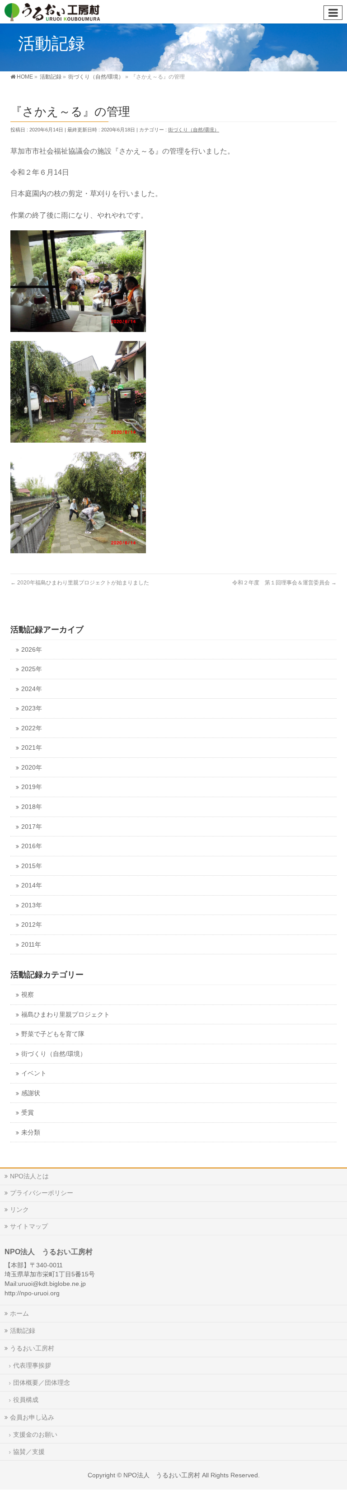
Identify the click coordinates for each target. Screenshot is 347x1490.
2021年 (31, 747)
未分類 (30, 1132)
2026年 (31, 649)
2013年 (31, 905)
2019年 (31, 787)
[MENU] (333, 12)
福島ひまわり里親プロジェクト (65, 1014)
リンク (19, 1209)
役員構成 (25, 1399)
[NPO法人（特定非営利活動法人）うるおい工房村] (63, 11)
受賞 (27, 1112)
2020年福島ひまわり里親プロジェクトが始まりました (79, 582)
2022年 (31, 728)
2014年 (31, 885)
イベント (34, 1073)
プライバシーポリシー (41, 1192)
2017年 (31, 826)
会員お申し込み (32, 1417)
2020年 (31, 767)
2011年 (31, 944)
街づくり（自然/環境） (193, 129)
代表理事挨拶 (32, 1365)
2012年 (31, 924)
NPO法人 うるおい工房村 (161, 1475)
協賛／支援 (29, 1451)
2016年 (31, 846)
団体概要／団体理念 (41, 1382)
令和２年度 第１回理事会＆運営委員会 (284, 582)
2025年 (31, 669)
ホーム (19, 1313)
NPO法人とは (29, 1176)
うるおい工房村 (32, 1348)
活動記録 (22, 1330)
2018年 (31, 806)
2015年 (31, 866)
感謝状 (30, 1093)
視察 (27, 994)
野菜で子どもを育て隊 (52, 1034)
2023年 (31, 708)
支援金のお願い (35, 1434)
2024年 (31, 689)
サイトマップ (29, 1226)
